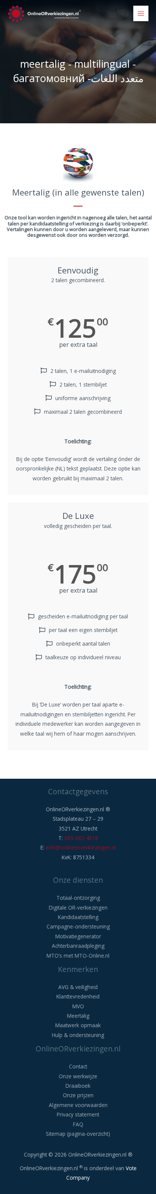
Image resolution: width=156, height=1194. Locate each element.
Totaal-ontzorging (78, 897)
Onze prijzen (78, 1095)
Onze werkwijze (78, 1076)
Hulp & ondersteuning (78, 1035)
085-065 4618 (81, 838)
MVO (78, 1006)
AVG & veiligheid (78, 987)
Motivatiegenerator (78, 936)
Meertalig (78, 1015)
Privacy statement (78, 1114)
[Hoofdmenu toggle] (141, 13)
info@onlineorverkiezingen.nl (81, 847)
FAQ (78, 1124)
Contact (78, 1066)
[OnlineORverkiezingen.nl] (44, 13)
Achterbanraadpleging (78, 945)
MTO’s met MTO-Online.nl (78, 955)
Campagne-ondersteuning (78, 926)
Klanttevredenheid (78, 996)
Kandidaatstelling (78, 917)
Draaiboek (78, 1085)
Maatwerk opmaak (78, 1025)
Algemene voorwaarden (78, 1105)
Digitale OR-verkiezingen (78, 907)
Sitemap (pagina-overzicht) (78, 1133)
